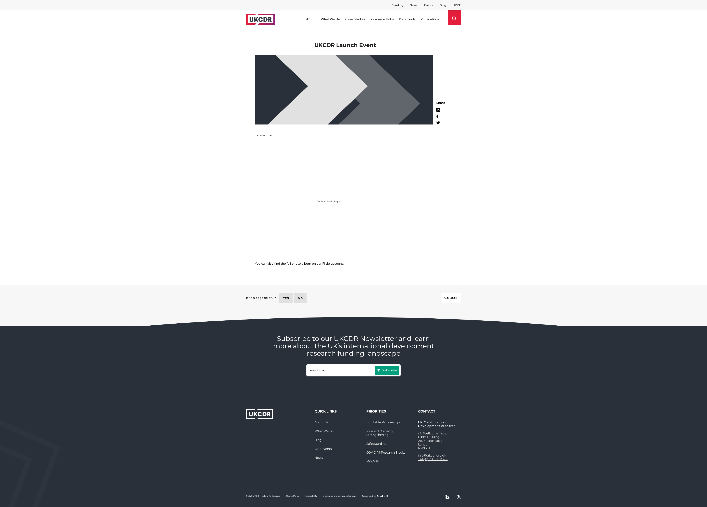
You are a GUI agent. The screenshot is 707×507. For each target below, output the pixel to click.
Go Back (450, 298)
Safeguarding (376, 443)
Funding (397, 5)
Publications (430, 19)
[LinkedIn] (440, 110)
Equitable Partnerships (383, 422)
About (311, 19)
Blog (443, 5)
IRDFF (457, 5)
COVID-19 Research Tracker (386, 452)
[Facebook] (440, 116)
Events (428, 5)
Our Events (323, 449)
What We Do (330, 19)
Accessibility (311, 496)
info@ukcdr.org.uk (432, 455)
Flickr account (332, 263)
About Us (321, 422)
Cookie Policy (292, 496)
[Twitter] (440, 122)
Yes (286, 298)
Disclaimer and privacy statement (339, 496)
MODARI (372, 461)
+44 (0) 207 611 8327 (433, 459)
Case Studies (355, 19)
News (413, 5)
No (300, 298)
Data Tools (407, 19)
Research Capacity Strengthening (379, 433)
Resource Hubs (382, 19)
